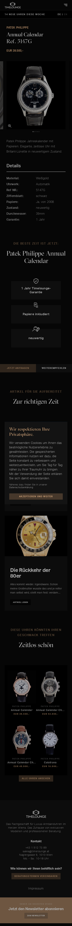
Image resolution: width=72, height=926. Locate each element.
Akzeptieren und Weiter (36, 496)
